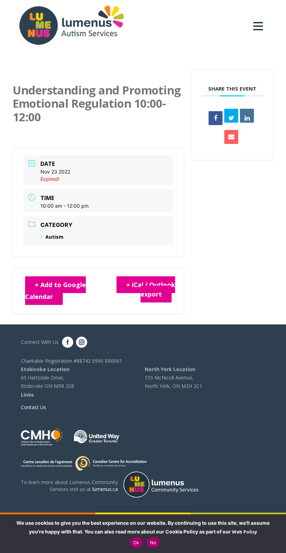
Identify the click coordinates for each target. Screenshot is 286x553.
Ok (136, 542)
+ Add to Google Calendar (55, 291)
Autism (54, 236)
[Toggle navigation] (260, 26)
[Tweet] (231, 116)
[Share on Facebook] (216, 118)
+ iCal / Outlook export (150, 289)
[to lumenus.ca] (71, 25)
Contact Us (33, 407)
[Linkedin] (247, 116)
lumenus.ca (105, 489)
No (153, 542)
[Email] (231, 137)
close (277, 533)
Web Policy (244, 532)
